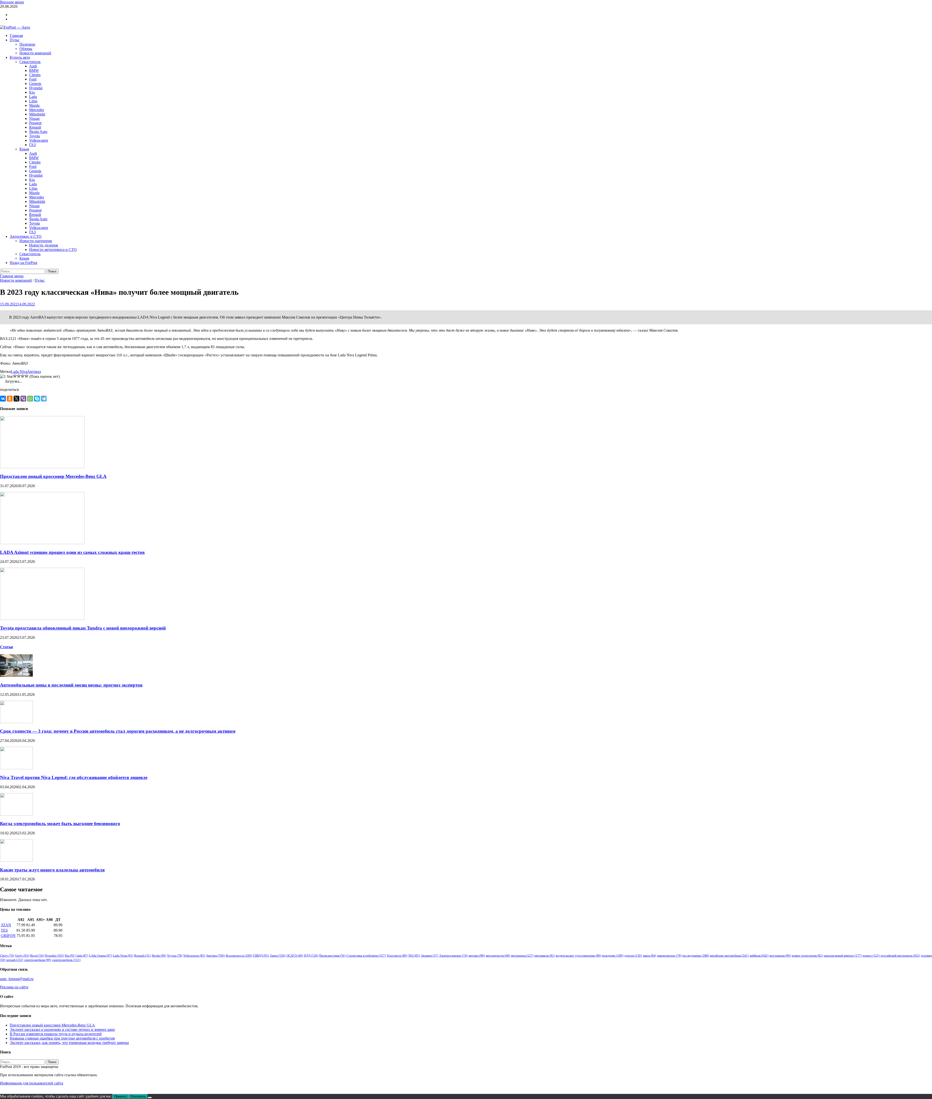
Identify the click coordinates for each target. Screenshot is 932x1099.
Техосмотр (397, 955)
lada (82, 955)
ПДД (311, 955)
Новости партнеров (35, 241)
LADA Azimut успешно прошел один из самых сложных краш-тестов (72, 552)
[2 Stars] (15, 376)
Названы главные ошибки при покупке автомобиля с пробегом (62, 1038)
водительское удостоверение (578, 955)
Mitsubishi (37, 114)
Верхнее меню (12, 2)
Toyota (34, 136)
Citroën (35, 75)
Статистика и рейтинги (366, 955)
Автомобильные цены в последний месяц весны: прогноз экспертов (71, 685)
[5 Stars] (26, 376)
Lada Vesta (123, 955)
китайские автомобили (729, 955)
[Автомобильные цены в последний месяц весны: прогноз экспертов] (16, 675)
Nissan (34, 118)
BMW (34, 70)
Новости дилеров (43, 245)
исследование (695, 955)
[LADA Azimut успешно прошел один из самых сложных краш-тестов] (42, 543)
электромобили (37, 960)
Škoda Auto (38, 132)
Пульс (15, 40)
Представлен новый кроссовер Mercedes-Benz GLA (53, 476)
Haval (37, 955)
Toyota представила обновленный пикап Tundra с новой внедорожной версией (83, 628)
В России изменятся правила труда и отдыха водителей (56, 1034)
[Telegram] (44, 399)
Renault (35, 127)
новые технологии (807, 955)
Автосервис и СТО (26, 236)
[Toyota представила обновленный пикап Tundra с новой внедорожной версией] (42, 618)
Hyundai (35, 88)
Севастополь (30, 62)
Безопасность (239, 955)
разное (871, 955)
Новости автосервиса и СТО (53, 249)
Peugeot (35, 123)
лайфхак (758, 955)
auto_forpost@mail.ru (16, 979)
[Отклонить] (150, 1097)
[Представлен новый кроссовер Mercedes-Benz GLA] (42, 467)
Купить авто (20, 57)
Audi (33, 66)
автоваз (476, 955)
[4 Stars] (23, 376)
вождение (612, 955)
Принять (120, 1096)
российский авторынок (900, 955)
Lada (33, 97)
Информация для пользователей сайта (31, 1083)
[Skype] (37, 399)
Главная (16, 35)
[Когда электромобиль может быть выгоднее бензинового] (16, 814)
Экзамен (429, 955)
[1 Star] (6, 376)
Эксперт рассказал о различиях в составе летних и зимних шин (62, 1029)
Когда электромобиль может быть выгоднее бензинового (60, 823)
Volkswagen (38, 140)
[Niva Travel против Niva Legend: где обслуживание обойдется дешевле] (16, 768)
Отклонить (138, 1096)
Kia (32, 92)
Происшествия (332, 955)
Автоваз (34, 371)
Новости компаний (35, 53)
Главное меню (12, 276)
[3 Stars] (19, 376)
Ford (32, 79)
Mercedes (36, 110)
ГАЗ (32, 145)
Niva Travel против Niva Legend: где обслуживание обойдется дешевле (73, 777)
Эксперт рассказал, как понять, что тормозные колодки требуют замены (69, 1043)
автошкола (544, 955)
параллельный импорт (843, 955)
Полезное (27, 44)
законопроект (669, 955)
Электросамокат (453, 955)
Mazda (34, 105)
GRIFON (8, 936)
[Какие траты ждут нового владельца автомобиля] (16, 860)
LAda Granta (100, 955)
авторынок (522, 955)
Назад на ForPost (23, 263)
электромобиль (66, 960)
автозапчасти (498, 955)
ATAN (6, 925)
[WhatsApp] (30, 399)
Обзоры (25, 49)
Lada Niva (19, 371)
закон (649, 955)
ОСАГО (294, 955)
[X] (16, 399)
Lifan (33, 101)
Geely (22, 955)
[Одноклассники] (10, 399)
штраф (14, 960)
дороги (633, 955)
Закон (277, 955)
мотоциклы (780, 955)
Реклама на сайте (14, 987)
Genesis (35, 84)
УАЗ (414, 955)
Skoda (159, 955)
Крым (24, 149)
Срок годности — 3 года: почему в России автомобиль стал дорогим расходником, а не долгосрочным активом (117, 731)
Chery (7, 955)
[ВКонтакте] (3, 399)
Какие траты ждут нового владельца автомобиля (52, 869)
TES (4, 930)
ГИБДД (261, 955)
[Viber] (23, 399)
